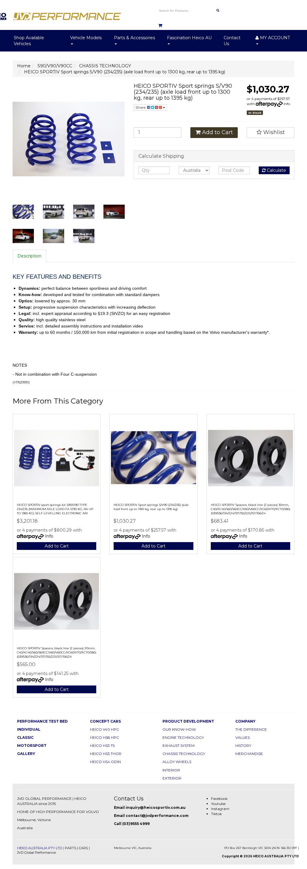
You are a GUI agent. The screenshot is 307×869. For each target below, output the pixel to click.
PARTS (70, 848)
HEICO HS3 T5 (102, 745)
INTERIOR (171, 770)
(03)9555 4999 (136, 823)
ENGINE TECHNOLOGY (183, 737)
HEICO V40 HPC (104, 729)
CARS (83, 848)
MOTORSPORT (31, 745)
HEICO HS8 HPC (104, 737)
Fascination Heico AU (189, 37)
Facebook (219, 798)
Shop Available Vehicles (29, 40)
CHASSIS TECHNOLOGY (183, 753)
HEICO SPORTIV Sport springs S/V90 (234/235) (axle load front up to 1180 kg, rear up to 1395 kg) (151, 507)
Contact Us (232, 40)
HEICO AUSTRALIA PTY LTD (39, 848)
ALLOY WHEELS (176, 761)
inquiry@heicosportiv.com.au (156, 807)
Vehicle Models (86, 37)
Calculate (276, 170)
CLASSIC (25, 737)
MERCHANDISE (249, 753)
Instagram (220, 808)
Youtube (218, 803)
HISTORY (243, 745)
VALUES (242, 737)
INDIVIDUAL (28, 729)
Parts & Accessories (134, 37)
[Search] (218, 10)
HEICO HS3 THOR (105, 753)
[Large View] (23, 211)
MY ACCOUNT (274, 37)
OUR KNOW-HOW (179, 729)
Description (29, 256)
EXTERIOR (171, 778)
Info (287, 103)
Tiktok (216, 814)
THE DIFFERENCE (251, 729)
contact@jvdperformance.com (157, 815)
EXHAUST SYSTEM (178, 745)
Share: (141, 107)
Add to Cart (217, 132)
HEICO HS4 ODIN (105, 761)
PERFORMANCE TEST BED (42, 721)
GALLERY (26, 753)
